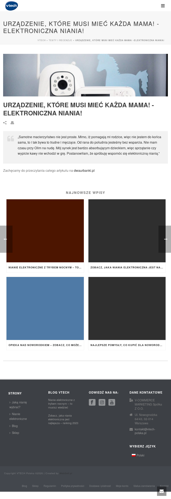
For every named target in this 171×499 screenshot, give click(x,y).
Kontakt (164, 486)
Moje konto (122, 486)
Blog (15, 426)
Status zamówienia (144, 486)
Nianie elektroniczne (18, 416)
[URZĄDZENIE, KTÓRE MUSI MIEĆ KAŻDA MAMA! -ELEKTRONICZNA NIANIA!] (85, 75)
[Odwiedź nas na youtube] (111, 402)
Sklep (15, 433)
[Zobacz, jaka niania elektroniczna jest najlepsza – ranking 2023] (127, 230)
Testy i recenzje (60, 40)
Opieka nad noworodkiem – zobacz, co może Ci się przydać (46, 345)
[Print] (14, 122)
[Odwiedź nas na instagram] (102, 402)
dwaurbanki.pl (84, 170)
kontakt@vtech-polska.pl (145, 431)
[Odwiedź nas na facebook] (92, 402)
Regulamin (50, 486)
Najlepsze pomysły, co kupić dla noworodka (127, 345)
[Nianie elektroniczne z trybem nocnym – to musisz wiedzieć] (45, 230)
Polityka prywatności (72, 486)
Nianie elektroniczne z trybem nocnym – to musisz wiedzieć (46, 267)
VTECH (42, 40)
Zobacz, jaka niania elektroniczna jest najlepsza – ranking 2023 (128, 267)
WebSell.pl (66, 473)
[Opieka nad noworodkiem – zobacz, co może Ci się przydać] (45, 308)
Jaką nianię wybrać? (18, 404)
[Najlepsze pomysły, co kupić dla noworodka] (127, 308)
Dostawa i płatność (100, 486)
